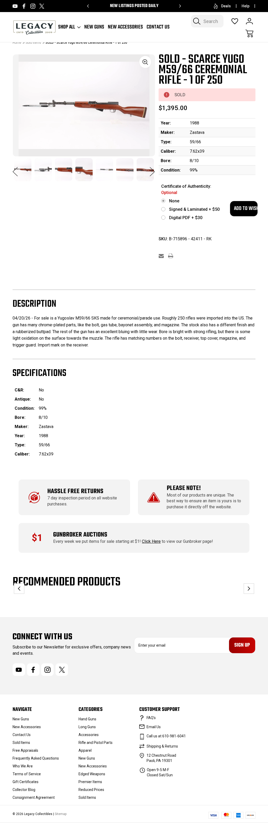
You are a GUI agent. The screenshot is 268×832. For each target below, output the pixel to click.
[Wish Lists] (235, 21)
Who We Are (23, 766)
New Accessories (125, 27)
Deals (226, 6)
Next (152, 169)
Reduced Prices (91, 790)
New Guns (94, 27)
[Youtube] (15, 6)
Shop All (66, 27)
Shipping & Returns (162, 746)
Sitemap (60, 814)
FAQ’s (151, 718)
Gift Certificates (25, 782)
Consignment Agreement (34, 797)
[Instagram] (32, 6)
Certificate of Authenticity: (186, 189)
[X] (41, 6)
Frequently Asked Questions (36, 758)
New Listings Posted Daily (134, 6)
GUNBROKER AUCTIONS (80, 535)
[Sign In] (249, 21)
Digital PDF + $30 (185, 217)
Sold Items (21, 742)
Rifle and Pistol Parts (96, 742)
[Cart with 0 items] (249, 33)
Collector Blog (24, 790)
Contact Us (158, 27)
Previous (15, 169)
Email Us (154, 727)
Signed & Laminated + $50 (194, 209)
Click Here (151, 541)
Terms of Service (27, 774)
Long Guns (87, 727)
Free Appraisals (25, 750)
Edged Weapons (92, 774)
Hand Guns (87, 719)
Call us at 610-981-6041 (166, 736)
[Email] (161, 256)
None (174, 200)
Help (245, 6)
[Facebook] (23, 6)
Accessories (89, 735)
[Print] (170, 256)
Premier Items (90, 782)
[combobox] (207, 21)
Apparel (85, 750)
